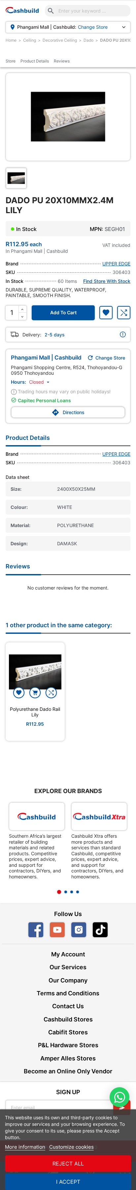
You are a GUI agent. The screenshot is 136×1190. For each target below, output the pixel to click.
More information (25, 1147)
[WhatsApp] (119, 1097)
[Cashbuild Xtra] (99, 816)
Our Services (68, 967)
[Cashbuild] (37, 816)
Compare (123, 312)
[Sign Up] (121, 1107)
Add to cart (63, 312)
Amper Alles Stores (68, 1058)
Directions (68, 412)
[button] (40, 382)
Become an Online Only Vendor (68, 1071)
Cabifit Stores (68, 1032)
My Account (68, 954)
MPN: (96, 229)
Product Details (34, 60)
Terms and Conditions (68, 993)
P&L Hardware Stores (68, 1045)
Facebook (35, 929)
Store (11, 60)
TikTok (107, 930)
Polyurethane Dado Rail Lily (35, 712)
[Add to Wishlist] (106, 312)
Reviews (62, 60)
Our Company (68, 980)
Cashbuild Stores (68, 1019)
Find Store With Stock (106, 281)
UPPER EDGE (116, 263)
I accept (68, 1181)
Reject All (68, 1163)
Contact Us (68, 1006)
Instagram (78, 929)
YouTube (57, 929)
